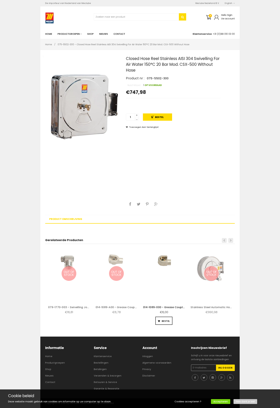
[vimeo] (147, 204)
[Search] (182, 17)
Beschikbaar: (134, 85)
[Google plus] (156, 204)
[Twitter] (138, 204)
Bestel (159, 117)
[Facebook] (130, 204)
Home (48, 44)
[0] (208, 18)
